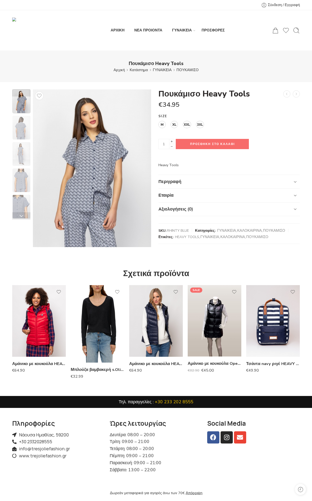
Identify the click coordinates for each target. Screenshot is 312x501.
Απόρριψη (194, 493)
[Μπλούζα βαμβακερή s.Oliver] (97, 324)
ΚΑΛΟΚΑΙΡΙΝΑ (249, 230)
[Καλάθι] (275, 30)
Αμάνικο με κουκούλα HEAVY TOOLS (39, 363)
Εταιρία (166, 195)
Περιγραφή (169, 181)
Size (162, 116)
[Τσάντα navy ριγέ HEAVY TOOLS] (273, 320)
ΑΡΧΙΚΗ (118, 30)
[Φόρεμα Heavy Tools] (286, 93)
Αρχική (119, 69)
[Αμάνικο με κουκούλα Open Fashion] (214, 320)
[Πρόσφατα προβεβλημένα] (300, 489)
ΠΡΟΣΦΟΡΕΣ (213, 30)
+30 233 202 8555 (174, 402)
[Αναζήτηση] (296, 30)
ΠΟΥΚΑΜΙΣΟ (187, 69)
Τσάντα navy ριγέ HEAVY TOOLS (273, 363)
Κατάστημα (139, 69)
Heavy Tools (168, 165)
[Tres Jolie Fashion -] (37, 30)
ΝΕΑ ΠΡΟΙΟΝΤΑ (148, 30)
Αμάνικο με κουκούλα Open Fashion (214, 363)
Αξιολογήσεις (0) (175, 209)
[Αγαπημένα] (39, 96)
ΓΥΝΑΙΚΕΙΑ (182, 30)
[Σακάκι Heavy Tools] (296, 93)
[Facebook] (213, 437)
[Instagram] (227, 437)
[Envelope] (240, 437)
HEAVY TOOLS (187, 236)
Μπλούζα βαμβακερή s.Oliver (97, 369)
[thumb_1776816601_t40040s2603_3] (21, 101)
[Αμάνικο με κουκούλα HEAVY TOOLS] (39, 320)
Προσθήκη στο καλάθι (212, 144)
